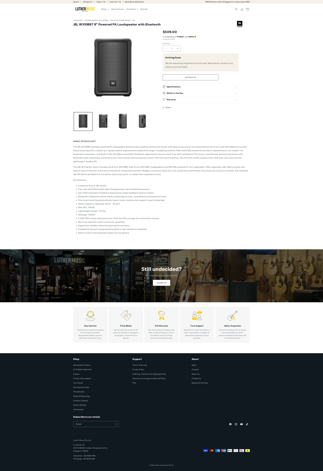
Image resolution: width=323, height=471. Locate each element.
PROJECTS (87, 2)
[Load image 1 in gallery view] (83, 121)
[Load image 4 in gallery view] (142, 121)
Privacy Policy (138, 369)
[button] (236, 9)
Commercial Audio (81, 387)
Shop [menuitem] (103, 9)
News (194, 365)
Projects (195, 369)
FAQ (134, 383)
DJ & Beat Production (82, 369)
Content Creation (80, 400)
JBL (133, 20)
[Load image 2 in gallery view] (103, 121)
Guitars (76, 374)
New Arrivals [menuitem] (117, 9)
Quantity (166, 43)
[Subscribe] (115, 424)
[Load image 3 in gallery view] (122, 121)
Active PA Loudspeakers (120, 20)
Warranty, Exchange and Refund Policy (149, 378)
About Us (196, 374)
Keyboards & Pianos (81, 365)
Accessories (78, 409)
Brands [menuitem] (144, 9)
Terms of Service (139, 365)
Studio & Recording (81, 396)
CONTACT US (115, 2)
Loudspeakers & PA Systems (96, 20)
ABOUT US (100, 2)
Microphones (79, 392)
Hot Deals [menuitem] (131, 9)
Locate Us (161, 282)
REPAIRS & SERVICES (134, 2)
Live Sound (77, 20)
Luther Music (163, 465)
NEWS (76, 2)
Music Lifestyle (79, 405)
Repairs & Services (200, 383)
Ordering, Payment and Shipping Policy (149, 374)
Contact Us (190, 77)
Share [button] (168, 107)
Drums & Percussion (82, 378)
